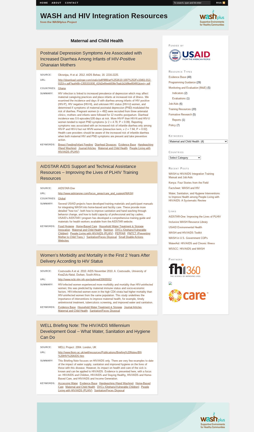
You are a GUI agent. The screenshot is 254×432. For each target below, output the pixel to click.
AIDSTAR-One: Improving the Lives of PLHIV (195, 216)
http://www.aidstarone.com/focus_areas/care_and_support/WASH (95, 193)
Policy (172, 125)
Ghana (62, 88)
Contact (72, 3)
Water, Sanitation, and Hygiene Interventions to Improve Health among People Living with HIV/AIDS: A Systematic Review (194, 197)
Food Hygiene (66, 226)
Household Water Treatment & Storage (121, 226)
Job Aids (174, 103)
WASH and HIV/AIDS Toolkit (185, 232)
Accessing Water (68, 383)
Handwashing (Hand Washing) (116, 383)
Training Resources (180, 109)
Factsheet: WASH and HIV (184, 188)
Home (44, 3)
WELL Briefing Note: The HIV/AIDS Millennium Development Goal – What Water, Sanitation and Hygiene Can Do (95, 331)
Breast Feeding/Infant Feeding (75, 144)
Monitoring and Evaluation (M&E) (188, 87)
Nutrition (108, 229)
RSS (219, 3)
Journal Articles (87, 148)
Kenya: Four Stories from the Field (188, 182)
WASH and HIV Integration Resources (104, 16)
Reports (176, 119)
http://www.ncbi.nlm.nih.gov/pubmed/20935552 (85, 279)
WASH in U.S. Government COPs (188, 238)
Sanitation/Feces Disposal (102, 237)
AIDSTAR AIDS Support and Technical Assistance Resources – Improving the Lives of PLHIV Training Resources (89, 172)
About (57, 3)
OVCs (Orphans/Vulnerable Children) (118, 386)
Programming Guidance (182, 82)
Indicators (178, 93)
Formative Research (180, 114)
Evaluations (179, 98)
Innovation (64, 229)
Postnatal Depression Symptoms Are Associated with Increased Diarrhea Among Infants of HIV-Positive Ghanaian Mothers (91, 59)
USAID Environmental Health (185, 227)
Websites (63, 240)
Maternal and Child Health (113, 148)
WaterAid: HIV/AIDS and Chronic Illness (192, 243)
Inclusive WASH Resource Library (188, 221)
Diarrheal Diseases (105, 144)
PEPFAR (120, 233)
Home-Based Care (86, 226)
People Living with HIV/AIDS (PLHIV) (91, 233)
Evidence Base (127, 144)
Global (61, 198)
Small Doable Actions (131, 237)
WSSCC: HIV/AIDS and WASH (187, 248)
